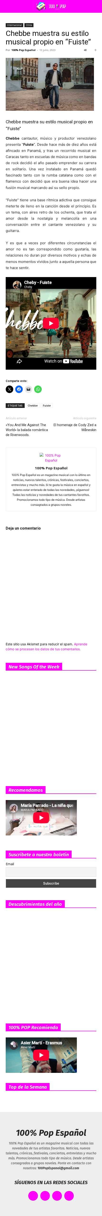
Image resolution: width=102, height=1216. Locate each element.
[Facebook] (33, 1196)
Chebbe (33, 405)
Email (10, 864)
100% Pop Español (23, 50)
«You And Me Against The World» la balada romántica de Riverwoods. (27, 430)
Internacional (14, 25)
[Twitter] (45, 1196)
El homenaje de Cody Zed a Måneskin (75, 427)
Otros (29, 25)
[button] (8, 6)
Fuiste (47, 405)
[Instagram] (57, 1196)
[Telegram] (69, 1196)
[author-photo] (51, 460)
